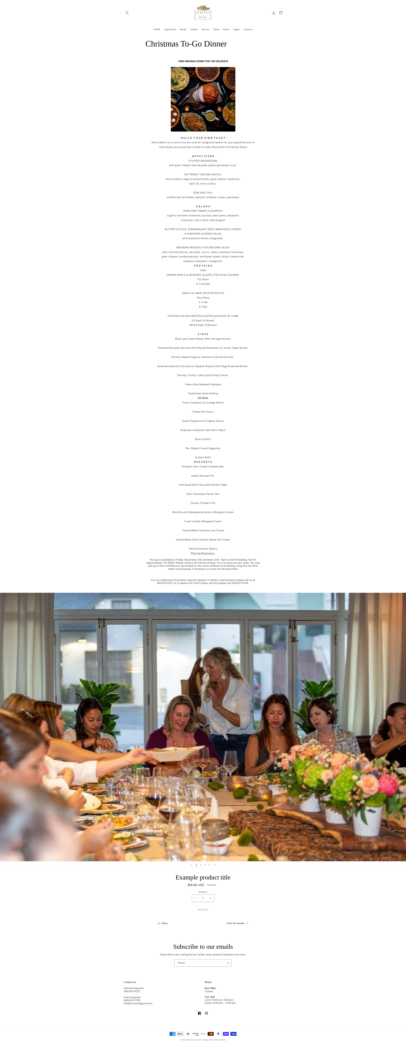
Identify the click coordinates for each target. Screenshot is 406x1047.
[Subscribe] (227, 963)
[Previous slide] (190, 864)
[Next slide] (215, 864)
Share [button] (164, 923)
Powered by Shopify (217, 1040)
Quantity (203, 892)
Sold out (203, 909)
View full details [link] (235, 923)
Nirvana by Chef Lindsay (197, 1040)
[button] (127, 12)
